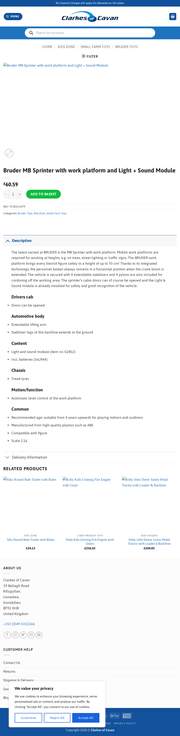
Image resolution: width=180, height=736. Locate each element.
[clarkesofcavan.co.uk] (90, 16)
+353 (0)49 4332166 (19, 624)
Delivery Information (29, 457)
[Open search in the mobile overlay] (90, 33)
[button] (13, 16)
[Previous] (3, 517)
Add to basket (44, 194)
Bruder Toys (126, 47)
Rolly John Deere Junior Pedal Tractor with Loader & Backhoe (149, 542)
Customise (28, 718)
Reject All (57, 718)
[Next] (176, 517)
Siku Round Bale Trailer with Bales (30, 539)
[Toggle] (7, 240)
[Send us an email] (31, 635)
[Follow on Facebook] (7, 635)
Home (47, 47)
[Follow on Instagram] (15, 635)
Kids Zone (66, 47)
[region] (57, 704)
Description (22, 240)
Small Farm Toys (95, 47)
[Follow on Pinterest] (39, 635)
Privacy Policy (125, 723)
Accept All (85, 718)
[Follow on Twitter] (23, 635)
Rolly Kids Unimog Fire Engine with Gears (90, 542)
